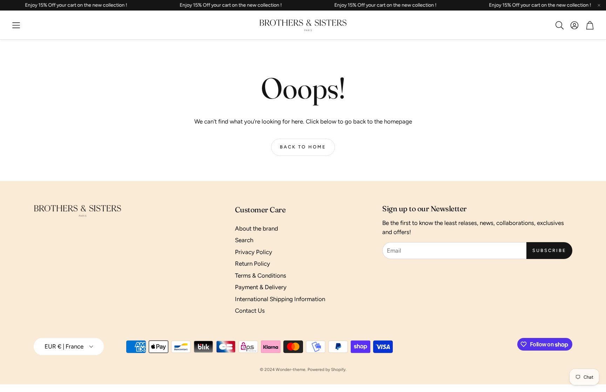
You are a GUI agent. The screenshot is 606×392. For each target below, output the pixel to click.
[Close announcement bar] (599, 5)
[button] (16, 25)
